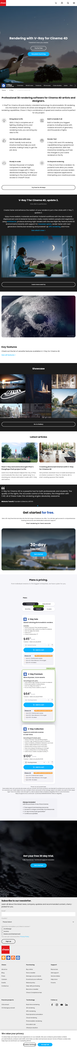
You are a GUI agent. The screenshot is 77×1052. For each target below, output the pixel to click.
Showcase (47, 85)
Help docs (54, 979)
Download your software (34, 979)
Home (4, 90)
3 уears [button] (49, 609)
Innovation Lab (31, 1024)
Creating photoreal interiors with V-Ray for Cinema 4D (56, 468)
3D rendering (30, 1008)
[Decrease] (52, 700)
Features (38, 85)
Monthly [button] (28, 609)
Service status (55, 976)
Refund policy (30, 983)
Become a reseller (32, 989)
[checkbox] (20, 931)
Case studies (57, 85)
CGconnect (5, 1004)
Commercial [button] (30, 604)
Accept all (45, 1045)
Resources (54, 969)
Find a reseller (30, 973)
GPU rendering (31, 1011)
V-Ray (11, 90)
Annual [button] (38, 608)
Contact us (5, 986)
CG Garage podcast (8, 1008)
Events (4, 983)
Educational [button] (47, 604)
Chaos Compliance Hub (34, 992)
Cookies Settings (29, 1045)
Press (3, 976)
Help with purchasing (33, 986)
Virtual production (32, 1028)
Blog (3, 973)
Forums (53, 983)
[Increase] (52, 644)
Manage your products (33, 976)
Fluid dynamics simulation (34, 1014)
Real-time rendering (33, 1004)
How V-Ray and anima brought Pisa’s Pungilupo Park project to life (17, 468)
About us (4, 969)
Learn (66, 85)
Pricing (72, 85)
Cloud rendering (31, 1018)
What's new (29, 85)
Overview (20, 85)
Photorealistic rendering (34, 1021)
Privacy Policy (24, 937)
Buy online (29, 969)
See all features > (9, 355)
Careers (4, 979)
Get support (55, 973)
